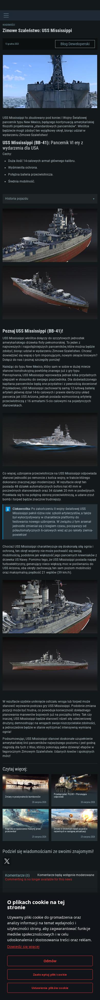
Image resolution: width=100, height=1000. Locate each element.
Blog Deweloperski (75, 44)
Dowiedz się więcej (23, 946)
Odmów (50, 961)
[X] (7, 861)
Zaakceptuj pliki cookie (50, 974)
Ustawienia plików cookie (50, 988)
